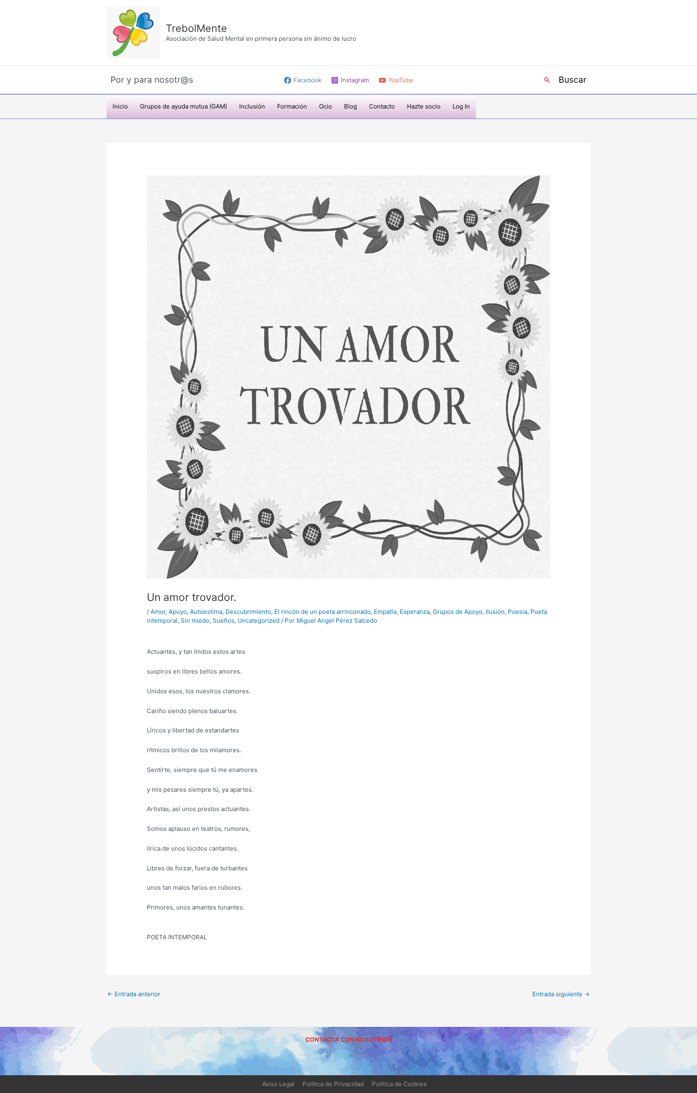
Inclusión (252, 106)
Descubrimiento (248, 611)
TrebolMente (196, 28)
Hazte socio (423, 106)
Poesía (517, 611)
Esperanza (415, 611)
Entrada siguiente (561, 994)
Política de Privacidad (333, 1084)
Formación (292, 106)
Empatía (385, 611)
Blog (350, 106)
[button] (547, 79)
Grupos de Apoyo (457, 611)
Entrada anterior (134, 994)
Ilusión (495, 611)
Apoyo (178, 611)
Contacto (382, 106)
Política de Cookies (399, 1084)
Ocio (325, 106)
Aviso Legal (278, 1084)
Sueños (223, 620)
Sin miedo (195, 620)
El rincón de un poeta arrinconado (322, 611)
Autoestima (206, 611)
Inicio (120, 106)
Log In (461, 106)
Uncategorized (259, 620)
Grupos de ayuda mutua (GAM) (183, 106)
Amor (157, 611)
